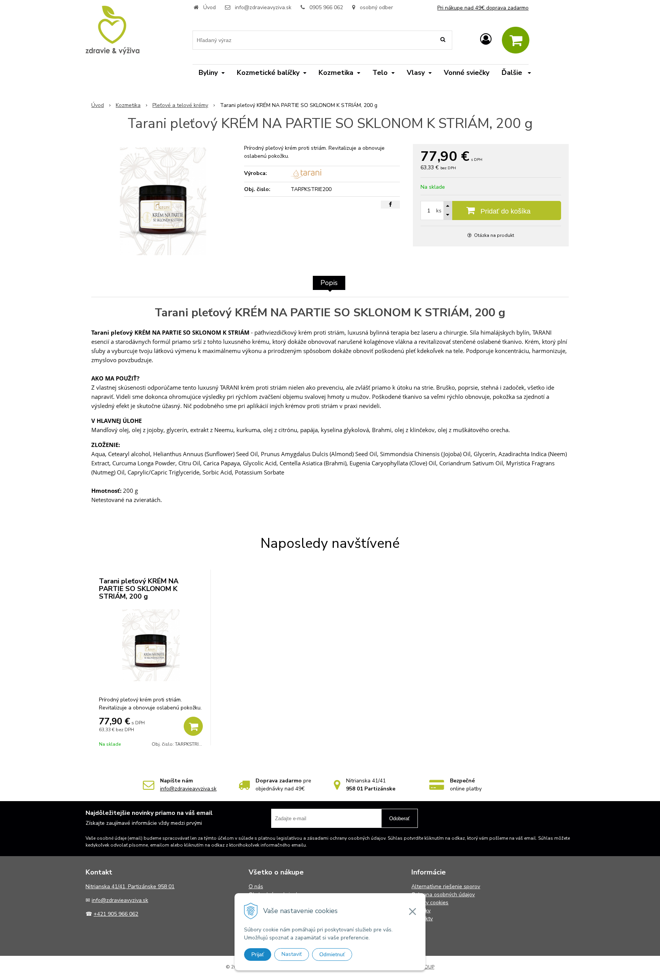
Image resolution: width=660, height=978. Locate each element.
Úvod (209, 7)
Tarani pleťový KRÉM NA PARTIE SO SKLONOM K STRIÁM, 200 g (138, 588)
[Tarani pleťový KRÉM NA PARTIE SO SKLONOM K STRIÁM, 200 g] (163, 201)
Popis (329, 282)
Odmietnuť (332, 954)
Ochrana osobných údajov (443, 894)
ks (439, 210)
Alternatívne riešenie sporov (445, 886)
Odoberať (399, 818)
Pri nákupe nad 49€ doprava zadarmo (483, 7)
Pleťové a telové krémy (180, 105)
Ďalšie (512, 72)
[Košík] (515, 40)
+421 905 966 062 (116, 914)
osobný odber (375, 7)
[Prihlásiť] (486, 39)
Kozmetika (128, 105)
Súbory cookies (429, 902)
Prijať (257, 954)
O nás (256, 886)
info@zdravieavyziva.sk (263, 7)
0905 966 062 (326, 7)
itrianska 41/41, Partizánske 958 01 (132, 886)
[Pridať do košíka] (193, 726)
